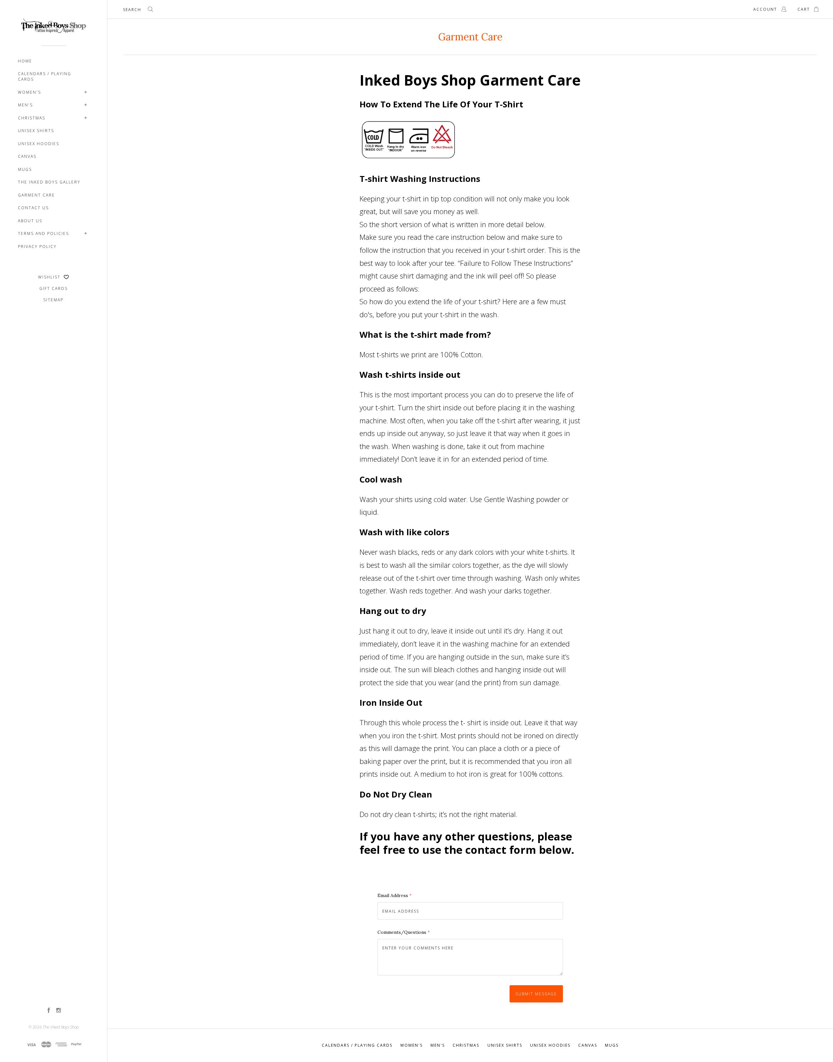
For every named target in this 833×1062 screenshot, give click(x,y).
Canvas (27, 156)
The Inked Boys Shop (61, 1027)
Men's (25, 105)
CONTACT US (33, 208)
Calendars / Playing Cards (44, 76)
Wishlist (50, 277)
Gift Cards (53, 288)
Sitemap (53, 300)
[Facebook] (49, 1010)
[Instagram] (58, 1010)
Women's (29, 92)
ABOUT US (30, 221)
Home (25, 61)
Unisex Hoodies (38, 143)
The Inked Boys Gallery (49, 182)
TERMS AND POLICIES (43, 233)
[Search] (151, 10)
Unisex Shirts (36, 130)
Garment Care (36, 195)
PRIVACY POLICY (37, 246)
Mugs (25, 169)
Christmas (31, 118)
